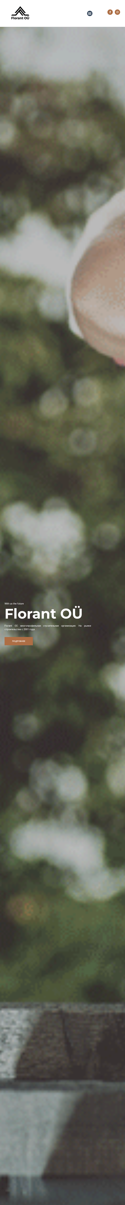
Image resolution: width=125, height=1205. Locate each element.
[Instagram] (117, 12)
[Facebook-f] (110, 12)
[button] (19, 641)
